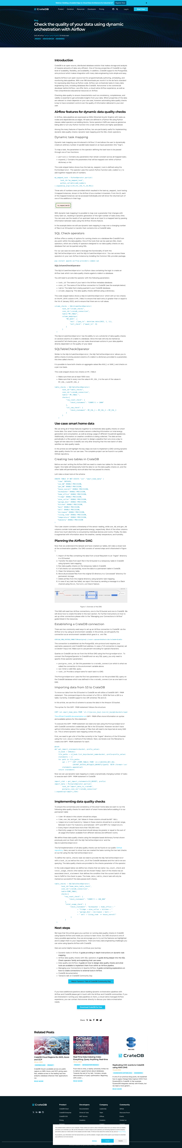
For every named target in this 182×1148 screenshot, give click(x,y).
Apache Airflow (48, 38)
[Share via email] (97, 1020)
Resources (80, 9)
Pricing (101, 9)
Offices (102, 1116)
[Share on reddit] (101, 1020)
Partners (62, 1124)
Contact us (123, 1120)
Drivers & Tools (84, 1112)
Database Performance (91, 1065)
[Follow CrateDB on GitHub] (113, 9)
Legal (95, 1145)
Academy (82, 1120)
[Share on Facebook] (94, 1020)
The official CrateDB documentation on (75, 716)
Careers (102, 1124)
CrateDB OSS (63, 1116)
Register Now (120, 3)
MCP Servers (83, 1116)
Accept (107, 1141)
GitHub (122, 1109)
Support (122, 1124)
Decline (121, 1141)
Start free (141, 9)
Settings (94, 1141)
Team (101, 1112)
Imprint (110, 1145)
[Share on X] (87, 1020)
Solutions (70, 9)
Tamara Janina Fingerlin (51, 35)
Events (122, 1116)
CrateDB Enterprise (65, 1112)
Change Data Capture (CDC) (122, 1073)
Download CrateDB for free (91, 1007)
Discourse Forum (125, 1112)
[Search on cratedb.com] (117, 9)
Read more (38, 1081)
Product (61, 9)
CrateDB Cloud (40, 1065)
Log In (126, 9)
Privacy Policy (122, 1131)
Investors (102, 1120)
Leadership (103, 1109)
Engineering (60, 38)
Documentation (84, 1109)
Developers (92, 9)
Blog (36, 20)
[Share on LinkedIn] (90, 1020)
